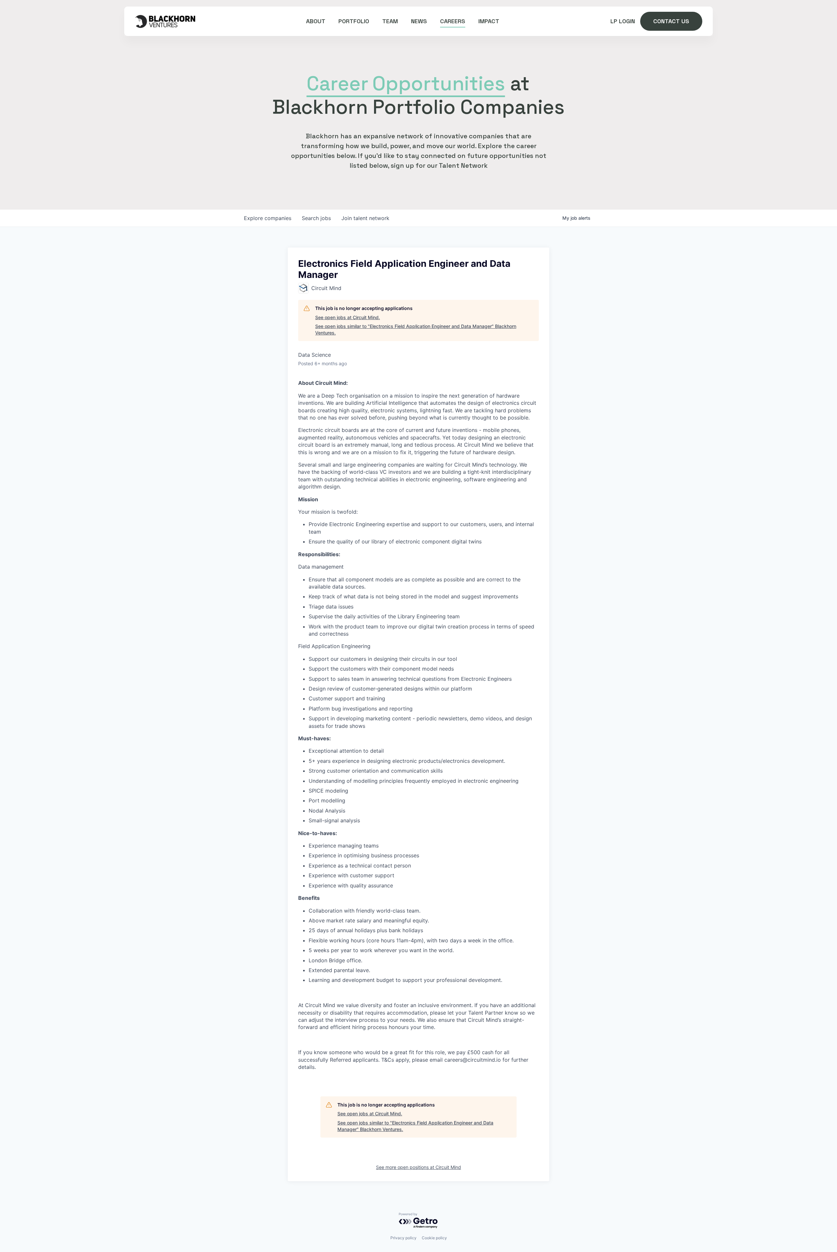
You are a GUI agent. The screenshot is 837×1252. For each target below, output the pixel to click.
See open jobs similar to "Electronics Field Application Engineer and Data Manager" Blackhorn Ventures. (415, 329)
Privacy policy (403, 1237)
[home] (165, 21)
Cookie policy (434, 1237)
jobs (316, 218)
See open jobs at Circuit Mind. (347, 317)
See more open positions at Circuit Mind (418, 1167)
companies (267, 218)
